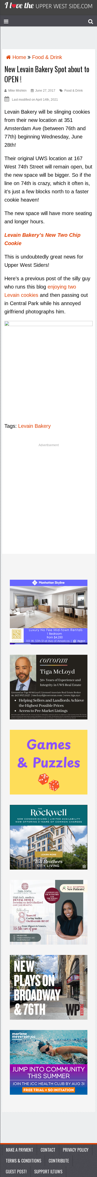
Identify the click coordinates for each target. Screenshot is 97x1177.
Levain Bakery (34, 426)
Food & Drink (73, 90)
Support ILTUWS (48, 1171)
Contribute (59, 1161)
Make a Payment (19, 1150)
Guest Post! (16, 1171)
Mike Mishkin (17, 90)
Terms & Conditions (23, 1161)
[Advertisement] (48, 500)
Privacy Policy (75, 1150)
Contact (48, 1150)
